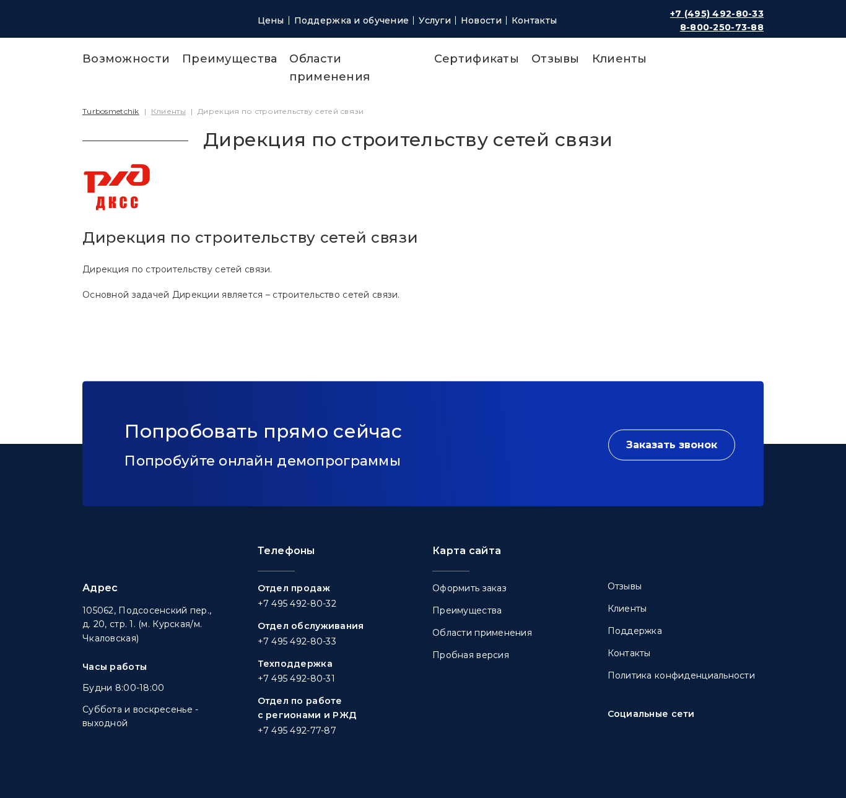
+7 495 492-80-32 (297, 603)
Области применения (482, 632)
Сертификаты (476, 59)
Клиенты (619, 59)
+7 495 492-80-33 (297, 641)
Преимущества (229, 59)
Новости (481, 20)
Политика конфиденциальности (682, 675)
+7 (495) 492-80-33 (717, 13)
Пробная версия (470, 655)
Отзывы (555, 59)
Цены (271, 20)
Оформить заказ (469, 588)
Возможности (126, 59)
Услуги (435, 20)
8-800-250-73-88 (722, 27)
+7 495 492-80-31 (296, 678)
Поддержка (635, 630)
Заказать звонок (671, 445)
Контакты (534, 20)
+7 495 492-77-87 (297, 730)
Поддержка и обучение (351, 20)
